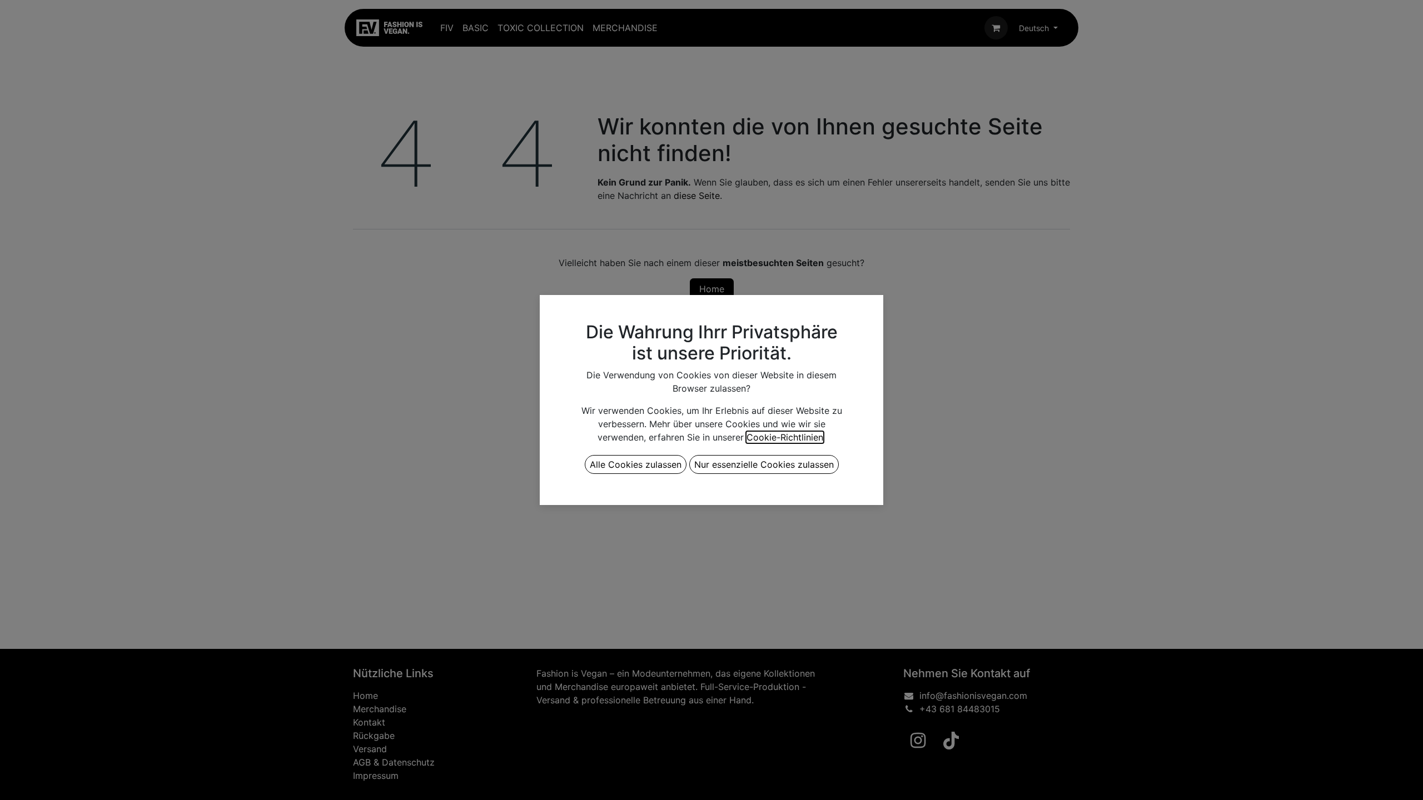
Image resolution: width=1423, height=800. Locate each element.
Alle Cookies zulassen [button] (635, 464)
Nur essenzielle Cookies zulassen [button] (764, 464)
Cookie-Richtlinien (785, 437)
